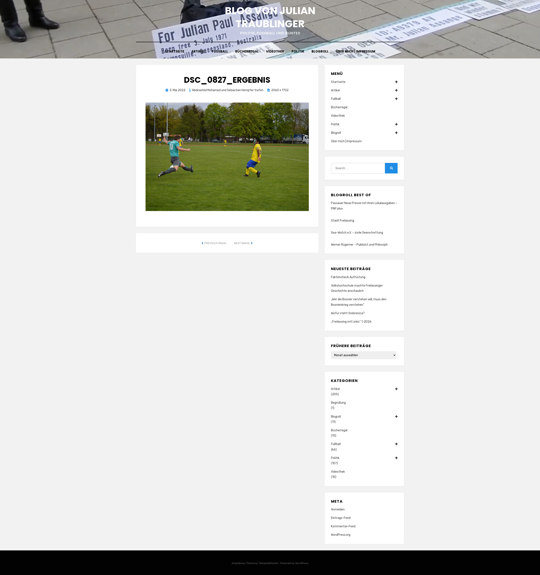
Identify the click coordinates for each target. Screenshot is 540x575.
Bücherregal (247, 51)
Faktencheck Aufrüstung (348, 277)
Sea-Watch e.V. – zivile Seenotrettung (357, 232)
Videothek (275, 51)
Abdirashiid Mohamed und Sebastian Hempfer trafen (227, 90)
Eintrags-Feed (341, 518)
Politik (298, 51)
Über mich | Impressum (355, 51)
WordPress (302, 563)
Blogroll (320, 51)
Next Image (242, 243)
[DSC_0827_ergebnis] (227, 156)
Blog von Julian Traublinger (270, 17)
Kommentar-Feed (343, 526)
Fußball (220, 51)
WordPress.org (340, 535)
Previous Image (215, 243)
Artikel (198, 51)
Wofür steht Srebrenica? (348, 313)
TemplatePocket (268, 563)
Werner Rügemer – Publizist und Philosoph (359, 244)
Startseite (174, 51)
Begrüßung (338, 403)
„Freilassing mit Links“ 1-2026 (351, 321)
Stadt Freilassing (342, 220)
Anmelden (338, 509)
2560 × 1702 (280, 90)
